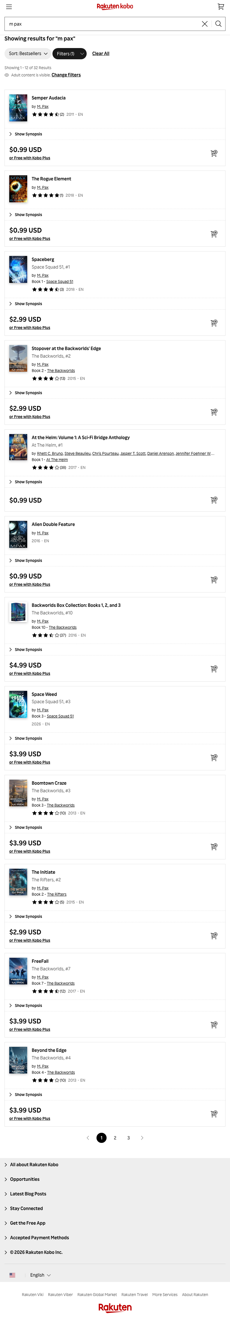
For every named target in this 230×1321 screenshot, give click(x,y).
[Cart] (221, 6)
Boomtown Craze (49, 783)
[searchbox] (103, 24)
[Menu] (9, 6)
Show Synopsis (28, 133)
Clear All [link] (100, 53)
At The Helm (57, 459)
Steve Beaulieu (78, 453)
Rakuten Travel (134, 1294)
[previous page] (88, 1138)
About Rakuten (195, 1294)
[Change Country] (12, 1275)
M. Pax (43, 106)
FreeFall (40, 961)
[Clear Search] (204, 24)
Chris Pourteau (105, 453)
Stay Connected (26, 1208)
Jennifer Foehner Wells (196, 453)
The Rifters (56, 894)
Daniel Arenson (160, 453)
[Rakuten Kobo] (115, 6)
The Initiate (43, 872)
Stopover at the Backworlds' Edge (66, 348)
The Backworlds (61, 370)
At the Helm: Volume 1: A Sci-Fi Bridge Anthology (81, 437)
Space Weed (44, 694)
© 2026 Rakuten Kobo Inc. (36, 1252)
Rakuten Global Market (97, 1294)
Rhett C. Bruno (50, 453)
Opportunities (25, 1179)
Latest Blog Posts (28, 1194)
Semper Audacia (49, 98)
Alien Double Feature (53, 524)
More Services (165, 1294)
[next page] (142, 1138)
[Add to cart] (214, 153)
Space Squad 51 (59, 281)
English (37, 1275)
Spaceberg (43, 259)
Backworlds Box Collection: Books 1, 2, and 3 (76, 605)
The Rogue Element (51, 178)
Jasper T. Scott (133, 453)
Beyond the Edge (49, 1050)
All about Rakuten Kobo (34, 1164)
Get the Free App (27, 1223)
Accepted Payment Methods (39, 1237)
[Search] (218, 24)
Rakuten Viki (32, 1294)
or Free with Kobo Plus (29, 157)
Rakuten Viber (60, 1294)
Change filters (66, 75)
